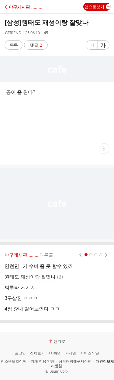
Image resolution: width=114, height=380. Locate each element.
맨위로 (59, 341)
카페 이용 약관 (42, 361)
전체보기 (37, 353)
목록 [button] (14, 45)
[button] (31, 7)
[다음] (106, 254)
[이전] (80, 254)
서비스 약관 (89, 353)
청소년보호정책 (13, 361)
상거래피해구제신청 (75, 361)
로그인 (20, 353)
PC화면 (55, 353)
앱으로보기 (94, 6)
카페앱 (70, 353)
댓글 (36, 45)
